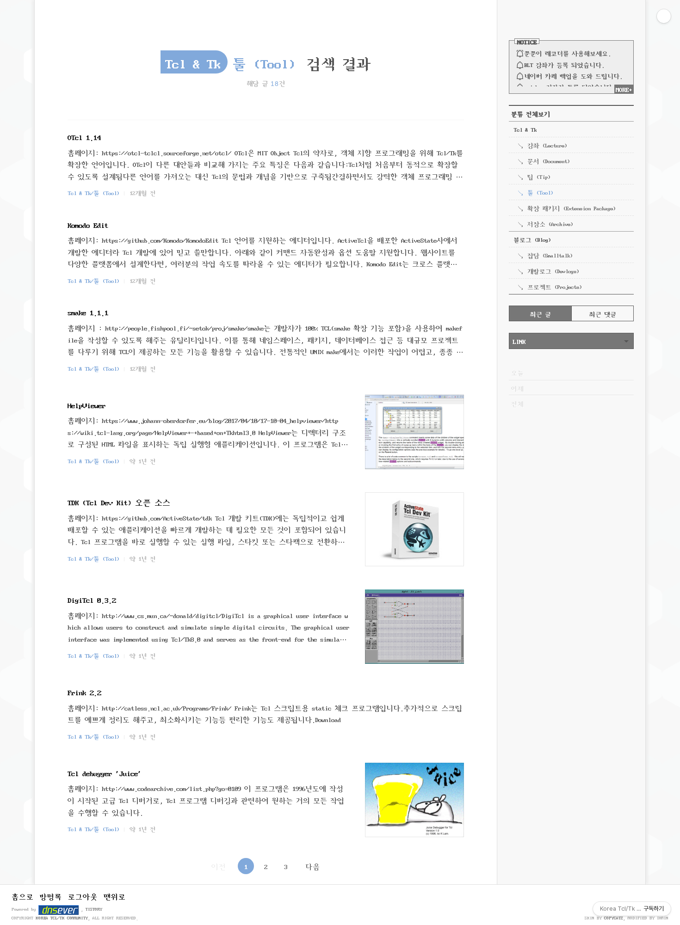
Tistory (94, 908)
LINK (519, 340)
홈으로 (23, 896)
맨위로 (115, 896)
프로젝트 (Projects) (554, 286)
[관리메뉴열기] (664, 16)
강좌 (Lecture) (547, 145)
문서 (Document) (548, 160)
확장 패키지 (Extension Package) (571, 207)
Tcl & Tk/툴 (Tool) (93, 192)
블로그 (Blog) (531, 239)
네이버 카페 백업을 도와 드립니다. (573, 75)
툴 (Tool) (540, 192)
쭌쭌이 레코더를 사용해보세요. (567, 53)
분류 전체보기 (530, 113)
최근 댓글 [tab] (602, 313)
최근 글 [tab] (540, 313)
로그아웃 (83, 896)
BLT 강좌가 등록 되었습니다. (564, 64)
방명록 (51, 896)
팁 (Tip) (538, 176)
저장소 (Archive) (550, 223)
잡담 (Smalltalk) (549, 255)
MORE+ (624, 88)
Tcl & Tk (525, 129)
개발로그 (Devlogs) (553, 270)
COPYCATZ (613, 917)
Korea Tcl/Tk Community (62, 917)
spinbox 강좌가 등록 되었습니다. (569, 86)
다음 (312, 866)
